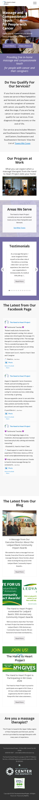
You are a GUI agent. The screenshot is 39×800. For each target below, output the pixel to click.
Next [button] (33, 185)
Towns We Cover (22, 143)
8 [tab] (22, 290)
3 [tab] (13, 290)
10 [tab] (26, 290)
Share (7, 367)
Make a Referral (25, 46)
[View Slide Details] (19, 186)
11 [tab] (27, 290)
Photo (10, 362)
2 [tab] (11, 290)
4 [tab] (14, 290)
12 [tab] (29, 290)
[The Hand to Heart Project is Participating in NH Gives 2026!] (19, 659)
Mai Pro (26, 796)
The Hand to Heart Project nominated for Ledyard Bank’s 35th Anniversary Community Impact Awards (19, 612)
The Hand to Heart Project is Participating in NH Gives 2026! (19, 678)
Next (35, 269)
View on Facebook (9, 366)
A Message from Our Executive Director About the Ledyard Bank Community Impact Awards (19, 543)
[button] (35, 3)
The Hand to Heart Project (20, 322)
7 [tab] (20, 290)
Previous (3, 269)
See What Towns (19, 228)
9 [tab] (24, 290)
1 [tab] (9, 290)
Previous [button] (5, 185)
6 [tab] (18, 290)
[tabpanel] (19, 268)
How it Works (10, 46)
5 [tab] (16, 290)
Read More (20, 281)
